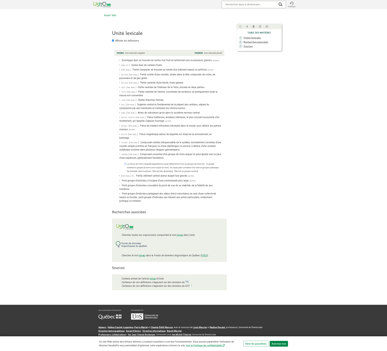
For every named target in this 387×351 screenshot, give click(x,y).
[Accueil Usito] (99, 4)
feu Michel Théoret (181, 334)
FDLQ (204, 255)
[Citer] (240, 26)
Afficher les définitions (127, 40)
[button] (291, 4)
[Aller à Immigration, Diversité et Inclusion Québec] (109, 318)
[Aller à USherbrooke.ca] (144, 319)
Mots (114, 15)
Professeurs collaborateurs (112, 334)
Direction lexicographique (111, 331)
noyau (180, 235)
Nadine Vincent (217, 327)
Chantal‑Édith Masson (162, 327)
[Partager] (247, 26)
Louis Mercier (200, 327)
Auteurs (102, 327)
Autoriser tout (279, 344)
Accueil (107, 15)
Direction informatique (154, 331)
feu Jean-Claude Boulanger (141, 334)
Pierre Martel (141, 327)
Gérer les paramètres (256, 344)
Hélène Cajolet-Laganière (120, 327)
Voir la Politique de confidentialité (204, 345)
